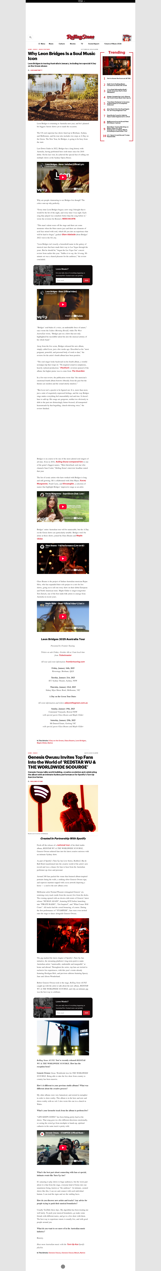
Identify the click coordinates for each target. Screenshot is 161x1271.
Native (50, 743)
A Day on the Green (56, 740)
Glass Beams (69, 740)
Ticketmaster (65, 655)
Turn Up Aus (72, 1244)
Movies (73, 44)
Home (30, 49)
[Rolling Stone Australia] (80, 39)
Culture (62, 44)
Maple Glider (42, 743)
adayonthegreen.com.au (76, 703)
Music (51, 44)
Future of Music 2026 (112, 44)
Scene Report (93, 44)
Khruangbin (68, 484)
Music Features (44, 49)
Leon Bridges (80, 740)
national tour (63, 845)
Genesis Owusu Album (70, 1253)
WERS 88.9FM (68, 219)
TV (82, 44)
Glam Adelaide (69, 235)
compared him (69, 462)
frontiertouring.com (75, 662)
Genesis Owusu (55, 1253)
